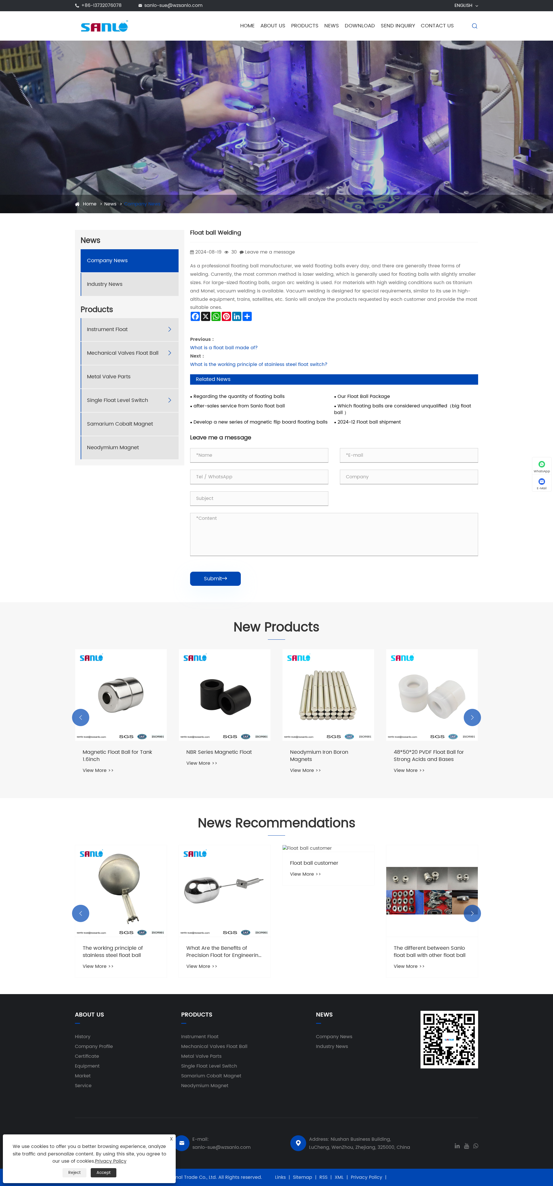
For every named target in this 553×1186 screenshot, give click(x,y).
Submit (215, 579)
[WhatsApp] (475, 1145)
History (82, 1036)
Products (305, 26)
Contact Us (437, 26)
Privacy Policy (366, 1177)
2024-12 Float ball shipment (369, 422)
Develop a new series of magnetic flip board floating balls (260, 422)
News (331, 26)
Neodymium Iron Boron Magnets (215, 756)
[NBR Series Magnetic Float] (121, 695)
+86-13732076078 (101, 5)
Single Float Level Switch (117, 400)
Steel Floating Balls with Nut (428, 752)
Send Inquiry (398, 26)
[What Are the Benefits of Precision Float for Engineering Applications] (121, 891)
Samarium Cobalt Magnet (120, 423)
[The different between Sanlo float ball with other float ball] (328, 891)
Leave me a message (270, 252)
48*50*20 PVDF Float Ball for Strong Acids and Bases (325, 756)
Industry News (104, 284)
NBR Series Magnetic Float (115, 752)
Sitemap (302, 1177)
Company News (142, 204)
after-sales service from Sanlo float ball (239, 406)
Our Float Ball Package (364, 396)
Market (83, 1076)
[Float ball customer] (224, 848)
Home (247, 26)
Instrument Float (107, 329)
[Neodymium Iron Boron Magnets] (224, 695)
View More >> (98, 763)
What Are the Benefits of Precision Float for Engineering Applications (120, 952)
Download (360, 26)
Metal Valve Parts (108, 376)
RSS (323, 1177)
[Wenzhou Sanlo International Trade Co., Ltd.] (104, 25)
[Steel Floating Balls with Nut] (432, 695)
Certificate (87, 1056)
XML (339, 1177)
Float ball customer (210, 863)
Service (83, 1085)
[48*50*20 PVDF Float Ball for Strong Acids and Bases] (328, 695)
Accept (103, 1172)
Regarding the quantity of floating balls (239, 396)
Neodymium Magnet (113, 447)
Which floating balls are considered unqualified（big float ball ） (402, 409)
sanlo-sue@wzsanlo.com (173, 5)
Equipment (87, 1066)
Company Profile (94, 1046)
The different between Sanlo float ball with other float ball (326, 952)
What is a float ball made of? (224, 348)
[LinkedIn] (457, 1145)
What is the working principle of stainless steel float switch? (258, 364)
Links (280, 1177)
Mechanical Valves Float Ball (122, 352)
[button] (80, 717)
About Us (272, 26)
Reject (74, 1172)
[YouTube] (466, 1145)
